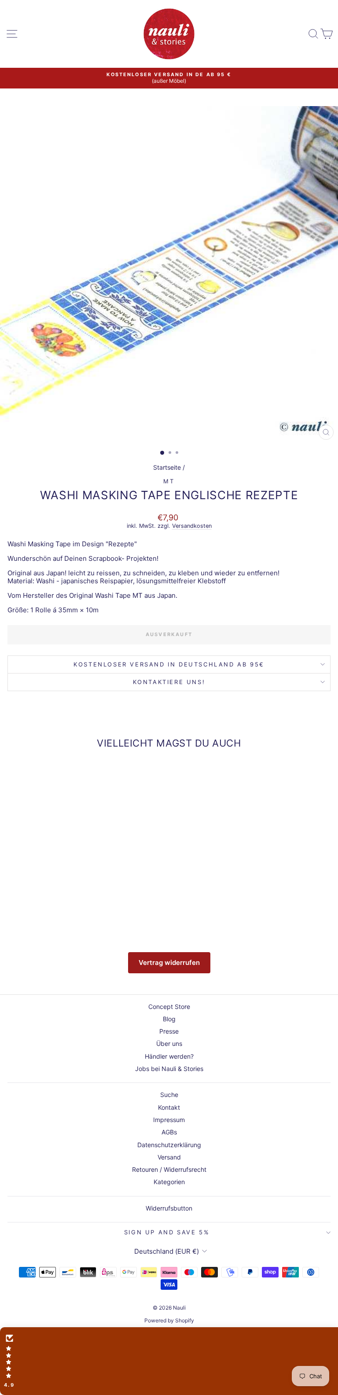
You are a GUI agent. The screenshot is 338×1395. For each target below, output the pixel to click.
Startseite (167, 467)
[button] (169, 1361)
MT (168, 481)
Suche (169, 1094)
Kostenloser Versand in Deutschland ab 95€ (169, 664)
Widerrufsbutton (169, 1208)
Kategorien (169, 1181)
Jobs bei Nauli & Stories (169, 1068)
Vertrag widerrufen (169, 962)
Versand (169, 1157)
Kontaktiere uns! (169, 681)
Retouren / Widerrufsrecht (169, 1169)
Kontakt (169, 1107)
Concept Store (169, 1006)
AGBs (169, 1132)
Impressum (169, 1119)
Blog (169, 1019)
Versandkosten (192, 526)
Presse (169, 1031)
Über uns (169, 1043)
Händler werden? (169, 1056)
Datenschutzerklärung (169, 1144)
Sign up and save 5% (166, 1232)
